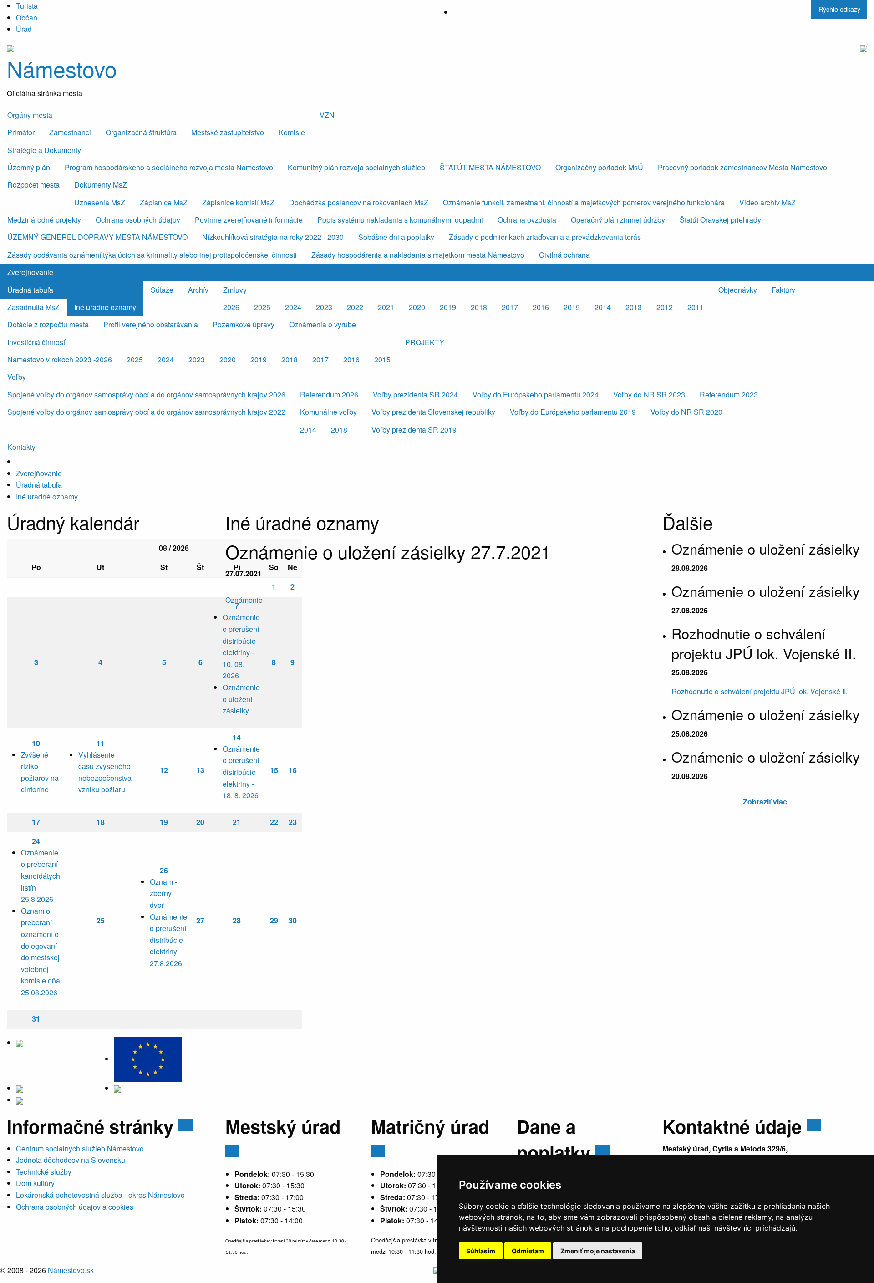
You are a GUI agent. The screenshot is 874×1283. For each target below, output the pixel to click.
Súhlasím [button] (480, 1251)
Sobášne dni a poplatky (396, 237)
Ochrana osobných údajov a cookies (74, 1207)
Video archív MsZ (767, 202)
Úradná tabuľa (30, 290)
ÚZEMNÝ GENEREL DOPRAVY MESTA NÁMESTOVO (97, 237)
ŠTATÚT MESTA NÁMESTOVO (490, 167)
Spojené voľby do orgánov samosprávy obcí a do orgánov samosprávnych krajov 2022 (146, 412)
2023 (324, 307)
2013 (633, 307)
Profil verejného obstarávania (150, 324)
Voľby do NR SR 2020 (686, 412)
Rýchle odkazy (839, 9)
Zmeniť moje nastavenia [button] (597, 1251)
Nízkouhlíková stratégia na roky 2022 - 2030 (273, 237)
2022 (355, 307)
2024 (293, 307)
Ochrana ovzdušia (527, 219)
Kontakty (21, 447)
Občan (26, 17)
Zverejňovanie (30, 272)
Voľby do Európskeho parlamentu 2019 (573, 412)
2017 (510, 307)
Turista (27, 5)
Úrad (24, 29)
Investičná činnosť (36, 342)
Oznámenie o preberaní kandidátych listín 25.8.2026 (40, 875)
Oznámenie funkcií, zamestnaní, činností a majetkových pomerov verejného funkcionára (584, 202)
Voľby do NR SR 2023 (649, 394)
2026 (231, 307)
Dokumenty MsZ (100, 184)
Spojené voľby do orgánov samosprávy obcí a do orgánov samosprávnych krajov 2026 (146, 394)
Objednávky (737, 290)
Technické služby (43, 1171)
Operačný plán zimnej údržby (618, 219)
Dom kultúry (35, 1183)
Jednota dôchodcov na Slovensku (70, 1160)
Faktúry (783, 290)
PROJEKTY (424, 342)
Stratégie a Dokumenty (44, 150)
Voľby (16, 377)
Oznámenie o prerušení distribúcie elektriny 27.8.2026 (168, 939)
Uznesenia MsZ (99, 202)
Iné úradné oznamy (105, 307)
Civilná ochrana (564, 254)
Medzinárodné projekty (44, 219)
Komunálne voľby (328, 412)
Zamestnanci (70, 132)
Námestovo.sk (71, 1270)
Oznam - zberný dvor (163, 893)
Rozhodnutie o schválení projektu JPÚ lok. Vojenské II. (759, 691)
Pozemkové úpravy (243, 324)
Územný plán (28, 167)
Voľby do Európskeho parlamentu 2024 (536, 394)
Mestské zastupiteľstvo (227, 132)
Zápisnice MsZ (164, 202)
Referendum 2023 (729, 394)
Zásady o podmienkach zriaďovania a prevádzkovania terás (545, 237)
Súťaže (162, 290)
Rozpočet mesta (33, 184)
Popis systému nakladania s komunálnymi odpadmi (400, 219)
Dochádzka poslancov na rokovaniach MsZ (358, 202)
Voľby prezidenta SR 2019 (414, 429)
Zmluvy (235, 290)
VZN (327, 115)
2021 (386, 307)
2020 (417, 307)
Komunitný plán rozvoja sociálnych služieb (356, 167)
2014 (603, 307)
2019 (448, 307)
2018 (479, 307)
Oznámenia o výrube (322, 324)
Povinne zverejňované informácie (249, 219)
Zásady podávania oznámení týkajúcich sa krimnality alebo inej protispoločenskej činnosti (152, 254)
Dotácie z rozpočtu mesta (48, 324)
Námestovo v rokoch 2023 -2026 (59, 359)
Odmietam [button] (528, 1251)
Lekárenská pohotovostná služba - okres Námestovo (100, 1195)
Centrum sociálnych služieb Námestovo (80, 1148)
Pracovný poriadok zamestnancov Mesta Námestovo (742, 167)
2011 (695, 307)
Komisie (292, 132)
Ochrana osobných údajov (138, 219)
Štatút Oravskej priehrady (720, 219)
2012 (664, 307)
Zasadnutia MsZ (33, 307)
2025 (262, 307)
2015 (572, 307)
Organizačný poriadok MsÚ (599, 167)
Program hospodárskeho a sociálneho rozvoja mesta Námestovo (169, 167)
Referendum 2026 (329, 394)
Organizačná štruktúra (141, 132)
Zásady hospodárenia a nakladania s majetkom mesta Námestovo (417, 254)
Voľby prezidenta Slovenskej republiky (433, 412)
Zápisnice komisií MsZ (238, 202)
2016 (541, 307)
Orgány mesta (29, 115)
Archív (198, 290)
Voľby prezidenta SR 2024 (415, 394)
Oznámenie (244, 600)
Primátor (21, 132)
